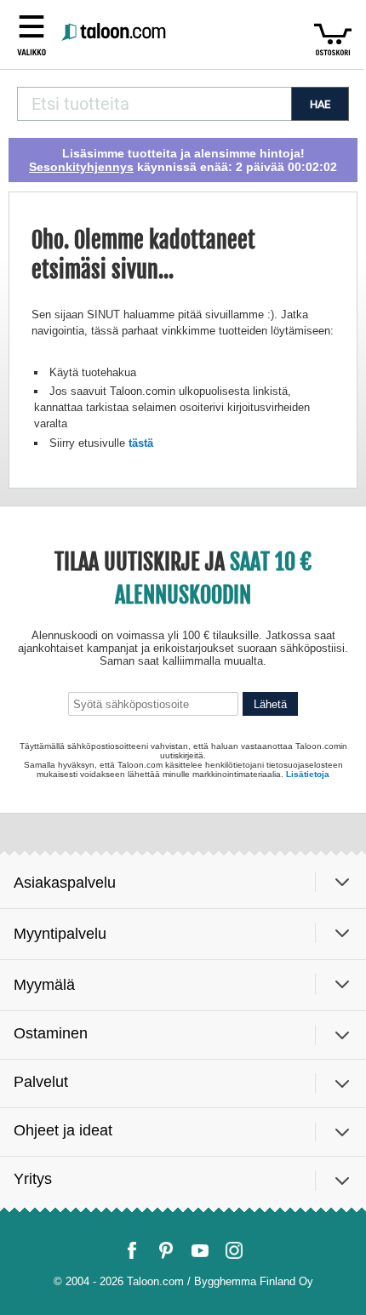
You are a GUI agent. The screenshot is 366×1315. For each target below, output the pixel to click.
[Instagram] (234, 1250)
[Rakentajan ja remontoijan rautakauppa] (115, 33)
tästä (141, 443)
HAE (320, 104)
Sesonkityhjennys (81, 167)
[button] (31, 33)
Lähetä (270, 704)
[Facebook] (132, 1250)
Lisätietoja (307, 774)
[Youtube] (200, 1250)
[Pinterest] (166, 1250)
